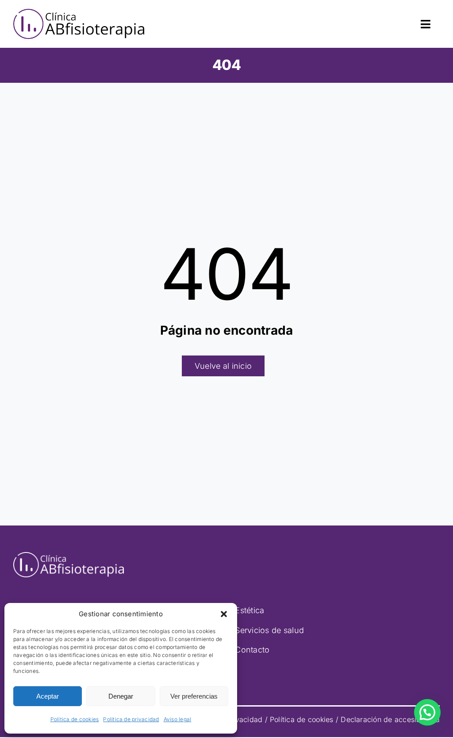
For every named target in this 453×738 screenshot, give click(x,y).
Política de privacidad (131, 719)
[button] (223, 614)
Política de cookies (74, 719)
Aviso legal (178, 719)
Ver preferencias (194, 696)
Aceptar (47, 696)
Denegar (120, 696)
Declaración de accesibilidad (390, 719)
